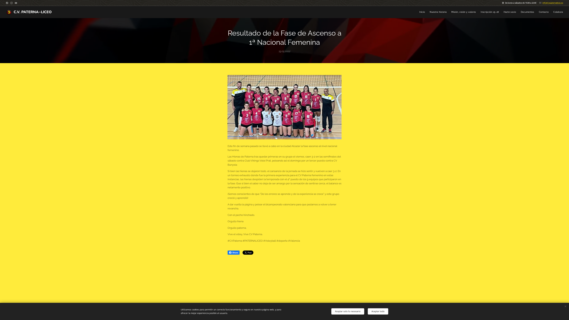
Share (235, 252)
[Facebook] (7, 2)
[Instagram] (11, 2)
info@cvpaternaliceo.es (552, 2)
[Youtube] (16, 2)
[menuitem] (423, 12)
